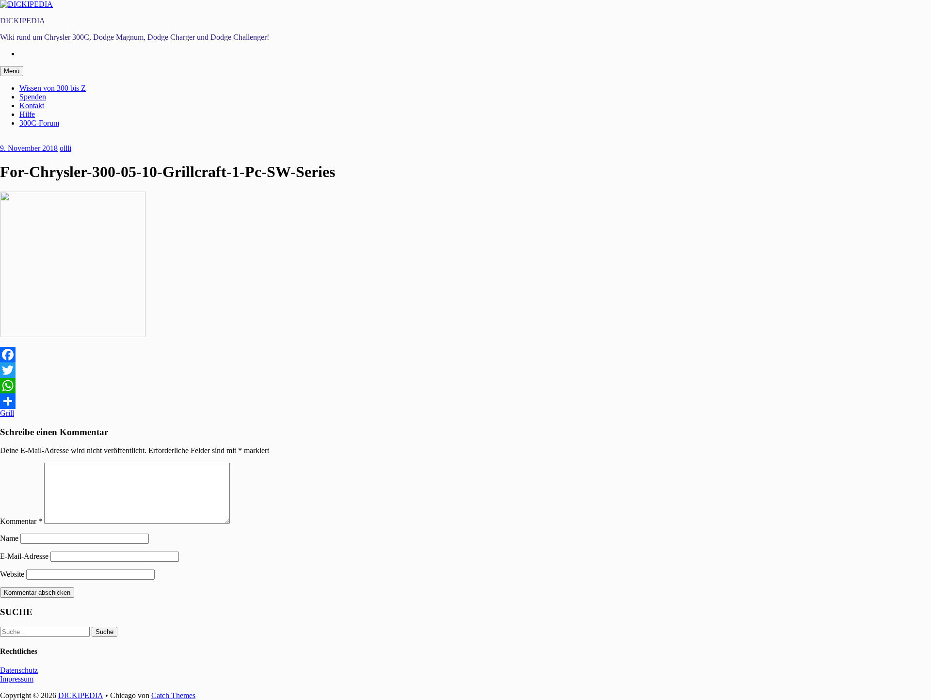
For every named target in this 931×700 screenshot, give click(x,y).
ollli (65, 148)
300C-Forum (39, 123)
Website (12, 574)
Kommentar (21, 521)
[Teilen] (465, 401)
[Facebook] (465, 354)
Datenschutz (19, 670)
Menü (11, 71)
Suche (104, 631)
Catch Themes (173, 695)
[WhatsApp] (465, 385)
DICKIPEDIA (22, 20)
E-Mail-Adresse (24, 556)
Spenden (32, 97)
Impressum (16, 679)
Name (9, 538)
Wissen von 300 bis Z (52, 88)
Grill (7, 413)
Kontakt (31, 105)
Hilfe (27, 114)
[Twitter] (465, 370)
